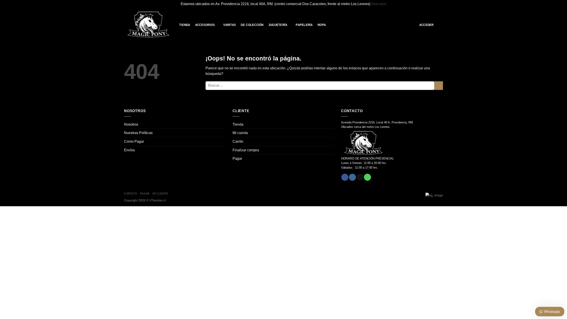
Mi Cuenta (160, 193)
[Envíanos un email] (359, 177)
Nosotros (131, 124)
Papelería (304, 25)
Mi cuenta (240, 133)
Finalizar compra (246, 150)
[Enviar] (438, 85)
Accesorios (205, 25)
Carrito (238, 141)
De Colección (252, 25)
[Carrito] (441, 25)
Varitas (229, 25)
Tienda (184, 25)
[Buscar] (412, 25)
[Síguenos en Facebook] (344, 177)
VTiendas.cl (158, 200)
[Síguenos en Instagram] (352, 177)
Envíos (129, 150)
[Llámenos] (367, 177)
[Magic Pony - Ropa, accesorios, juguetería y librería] (148, 24)
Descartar (378, 4)
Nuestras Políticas (138, 133)
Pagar (237, 158)
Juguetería (277, 25)
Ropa (322, 25)
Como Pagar (134, 141)
